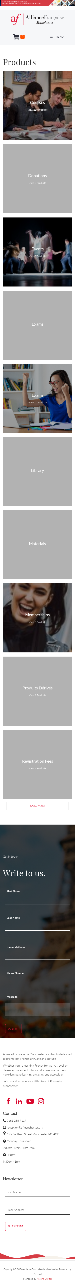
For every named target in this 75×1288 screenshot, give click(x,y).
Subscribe (16, 1226)
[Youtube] (30, 1101)
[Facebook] (8, 1101)
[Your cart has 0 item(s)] (19, 37)
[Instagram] (40, 1101)
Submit (13, 1028)
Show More (37, 806)
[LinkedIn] (19, 1101)
